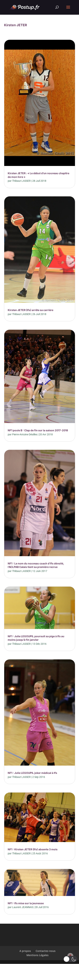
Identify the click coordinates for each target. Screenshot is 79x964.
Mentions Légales (37, 955)
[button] (70, 959)
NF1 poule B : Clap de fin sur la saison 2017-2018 (38, 430)
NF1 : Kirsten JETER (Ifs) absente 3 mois (33, 849)
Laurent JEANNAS (22, 907)
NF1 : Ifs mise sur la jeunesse (26, 903)
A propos (25, 951)
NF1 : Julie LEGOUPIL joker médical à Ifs (32, 772)
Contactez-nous (45, 951)
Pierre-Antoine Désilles (24, 434)
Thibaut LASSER (21, 180)
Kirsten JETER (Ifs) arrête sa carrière (30, 310)
